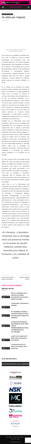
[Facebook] (9, 24)
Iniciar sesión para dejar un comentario (15, 364)
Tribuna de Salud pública (12, 11)
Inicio (3, 11)
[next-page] (5, 353)
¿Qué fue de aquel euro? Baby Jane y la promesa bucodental (19, 338)
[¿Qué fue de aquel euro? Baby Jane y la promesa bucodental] (6, 338)
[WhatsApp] (17, 24)
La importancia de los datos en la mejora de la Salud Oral (19, 346)
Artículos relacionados (12, 285)
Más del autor (8, 289)
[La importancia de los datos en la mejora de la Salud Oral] (6, 346)
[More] (25, 24)
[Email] (20, 24)
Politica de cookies (15, 439)
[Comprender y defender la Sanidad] (6, 305)
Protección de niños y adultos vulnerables (8, 278)
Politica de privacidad (18, 437)
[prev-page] (3, 353)
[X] (13, 24)
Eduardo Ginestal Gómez (24, 278)
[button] (3, 7)
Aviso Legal (9, 437)
